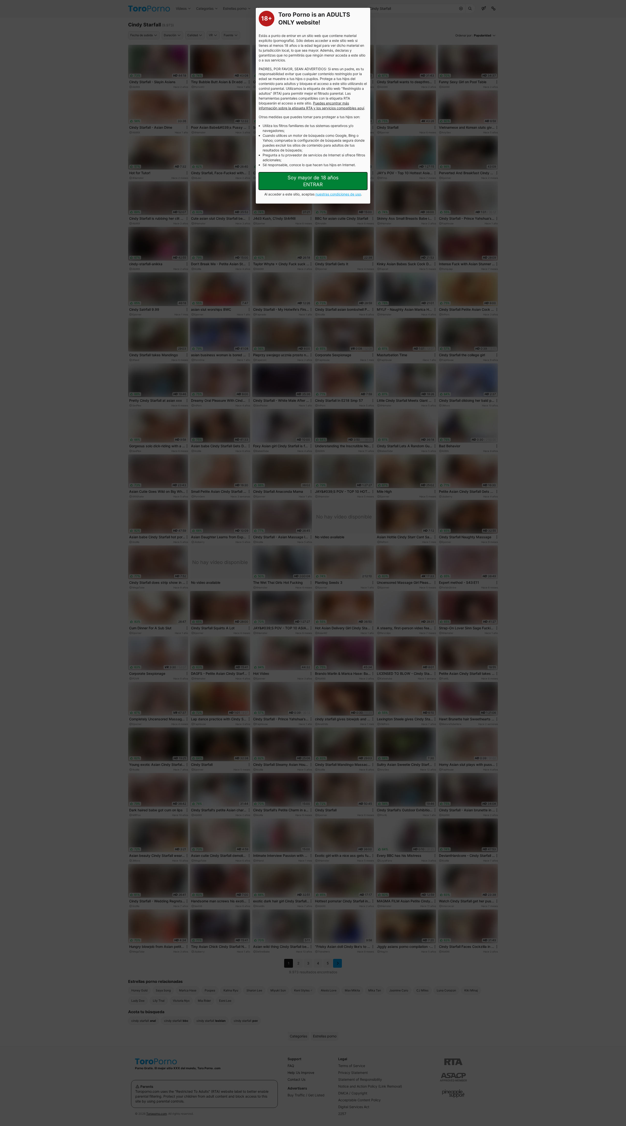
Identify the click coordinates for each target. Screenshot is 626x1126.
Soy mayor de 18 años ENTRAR (313, 181)
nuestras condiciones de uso (338, 194)
